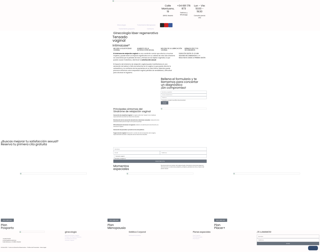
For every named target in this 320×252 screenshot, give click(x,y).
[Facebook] (170, 25)
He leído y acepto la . (126, 158)
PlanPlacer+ (219, 226)
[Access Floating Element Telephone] (315, 248)
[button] (136, 91)
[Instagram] (162, 25)
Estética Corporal (137, 232)
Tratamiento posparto (127, 29)
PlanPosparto (7, 226)
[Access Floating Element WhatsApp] (311, 248)
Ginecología (121, 25)
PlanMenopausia (117, 226)
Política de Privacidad (132, 158)
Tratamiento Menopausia (146, 25)
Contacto (150, 29)
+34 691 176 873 (183, 7)
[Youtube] (166, 25)
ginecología (71, 232)
